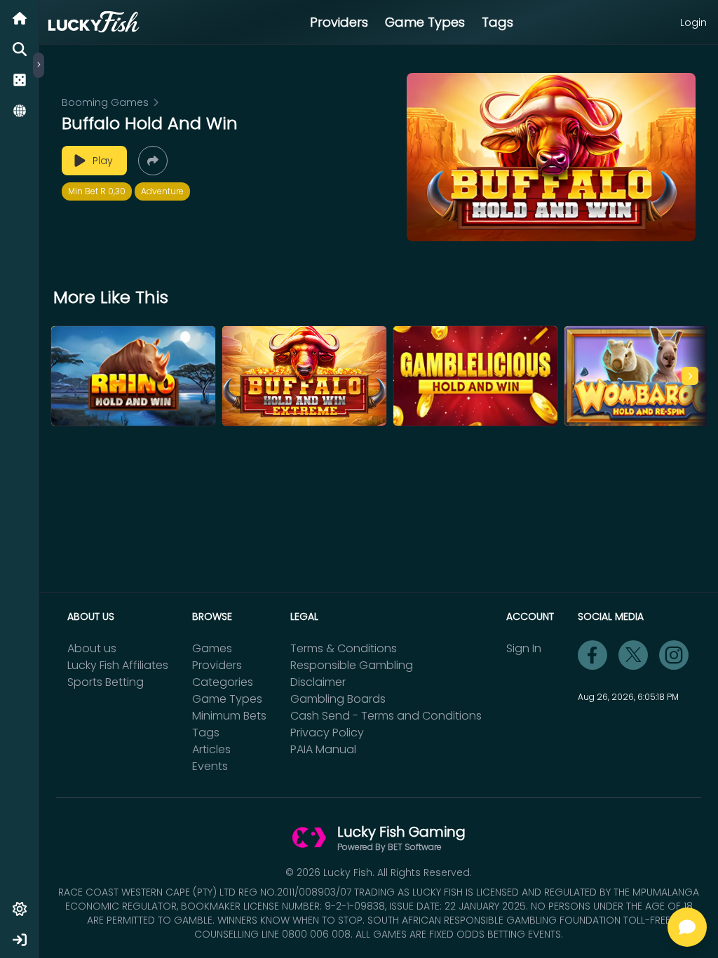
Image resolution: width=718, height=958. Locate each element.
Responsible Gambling (351, 665)
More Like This (110, 297)
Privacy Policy (327, 732)
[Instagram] (674, 655)
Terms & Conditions (343, 648)
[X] (633, 655)
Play (103, 161)
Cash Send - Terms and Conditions (386, 716)
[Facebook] (592, 655)
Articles (211, 749)
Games (212, 648)
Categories (222, 682)
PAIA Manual (323, 749)
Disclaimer (318, 682)
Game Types (425, 22)
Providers (339, 22)
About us (91, 648)
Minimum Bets (229, 716)
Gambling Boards (338, 699)
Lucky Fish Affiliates (117, 665)
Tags (497, 22)
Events (210, 766)
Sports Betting (105, 682)
